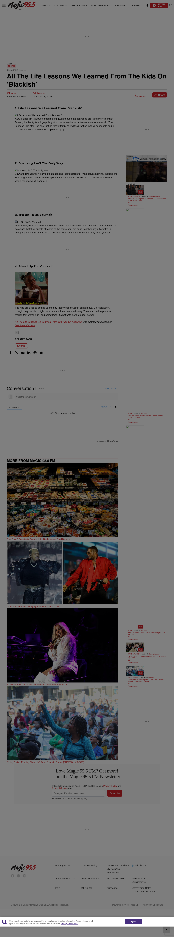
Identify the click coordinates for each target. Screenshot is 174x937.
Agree (133, 921)
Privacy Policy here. (69, 923)
